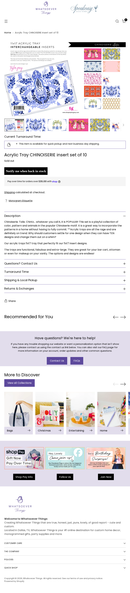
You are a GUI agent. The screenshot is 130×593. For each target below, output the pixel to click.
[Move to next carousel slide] (123, 317)
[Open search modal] (117, 21)
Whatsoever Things (32, 578)
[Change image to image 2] (36, 125)
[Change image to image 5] (100, 125)
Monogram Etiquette (20, 200)
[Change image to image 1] (14, 125)
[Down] (123, 125)
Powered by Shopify (14, 581)
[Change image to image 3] (57, 125)
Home (7, 32)
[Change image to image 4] (78, 125)
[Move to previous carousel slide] (115, 317)
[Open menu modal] (6, 21)
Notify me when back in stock (26, 171)
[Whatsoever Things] (65, 21)
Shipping (9, 192)
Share (12, 301)
